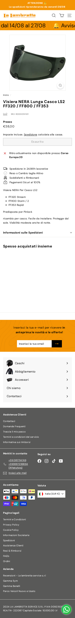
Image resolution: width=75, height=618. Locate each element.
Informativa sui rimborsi (16, 442)
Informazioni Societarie (16, 535)
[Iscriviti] (57, 343)
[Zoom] (60, 85)
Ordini (6, 561)
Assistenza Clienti (13, 545)
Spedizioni (9, 540)
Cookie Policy (11, 529)
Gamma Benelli (11, 586)
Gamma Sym (10, 580)
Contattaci (9, 421)
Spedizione (30, 134)
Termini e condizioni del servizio (21, 436)
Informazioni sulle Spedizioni (23, 232)
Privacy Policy (11, 524)
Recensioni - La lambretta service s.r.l (24, 575)
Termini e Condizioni (14, 519)
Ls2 (5, 113)
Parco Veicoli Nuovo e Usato (19, 591)
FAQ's (6, 556)
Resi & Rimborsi (12, 550)
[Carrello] (61, 15)
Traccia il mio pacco (14, 431)
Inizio (6, 95)
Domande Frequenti (14, 426)
